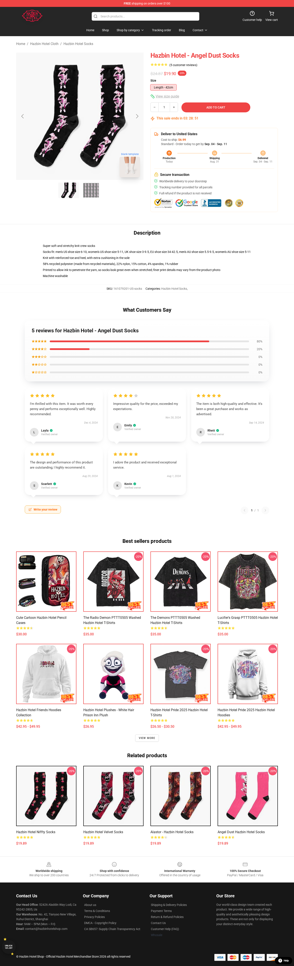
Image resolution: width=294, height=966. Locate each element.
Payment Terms (161, 911)
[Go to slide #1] (68, 190)
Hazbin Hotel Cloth (44, 44)
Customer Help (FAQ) (165, 929)
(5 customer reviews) (183, 65)
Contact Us (158, 923)
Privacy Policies (94, 917)
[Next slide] (136, 116)
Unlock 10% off (8, 947)
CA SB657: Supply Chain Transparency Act (112, 929)
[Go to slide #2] (91, 190)
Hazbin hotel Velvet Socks (103, 832)
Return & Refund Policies (167, 917)
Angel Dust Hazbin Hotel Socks (241, 832)
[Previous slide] (22, 116)
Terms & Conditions (97, 911)
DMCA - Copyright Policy (100, 923)
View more (147, 738)
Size (153, 80)
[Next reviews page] (265, 510)
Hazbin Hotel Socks (78, 44)
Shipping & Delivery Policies (169, 905)
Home (20, 44)
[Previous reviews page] (244, 510)
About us (90, 905)
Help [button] (286, 960)
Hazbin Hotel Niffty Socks (35, 832)
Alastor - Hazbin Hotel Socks (171, 832)
